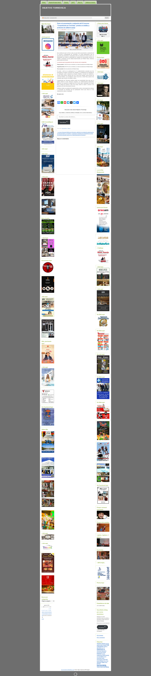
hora (104, 655)
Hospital (107, 655)
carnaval (107, 643)
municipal (99, 658)
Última (107, 667)
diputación (99, 650)
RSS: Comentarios (101, 637)
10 (42, 612)
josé (97, 656)
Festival (104, 652)
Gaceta (66, 2)
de (104, 647)
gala (104, 653)
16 (50, 612)
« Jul (43, 619)
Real (107, 659)
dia (104, 649)
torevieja (99, 663)
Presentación (99, 659)
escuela (98, 652)
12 (45, 612)
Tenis (106, 662)
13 (46, 612)
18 (43, 613)
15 (49, 612)
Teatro (103, 662)
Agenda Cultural (101, 643)
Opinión (102, 658)
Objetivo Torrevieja (54, 8)
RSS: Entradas (100, 635)
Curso (102, 647)
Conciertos (100, 646)
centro (101, 645)
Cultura (68, 128)
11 (43, 612)
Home (43, 2)
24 (42, 615)
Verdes (101, 667)
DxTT (73, 2)
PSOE (104, 659)
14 (48, 612)
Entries (46, 17)
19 (45, 613)
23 (50, 613)
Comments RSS (53, 17)
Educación (104, 651)
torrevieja (101, 665)
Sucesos (99, 662)
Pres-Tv (80, 2)
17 (42, 613)
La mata (101, 656)
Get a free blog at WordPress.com (67, 669)
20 (46, 613)
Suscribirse (63, 122)
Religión (101, 661)
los (105, 656)
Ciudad (104, 645)
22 (49, 613)
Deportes (100, 649)
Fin (102, 653)
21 (48, 613)
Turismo (98, 667)
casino (98, 645)
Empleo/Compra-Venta (55, 2)
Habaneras (99, 655)
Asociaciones (64, 128)
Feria (101, 652)
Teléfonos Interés (90, 2)
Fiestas (99, 653)
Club (107, 645)
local (104, 656)
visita (104, 667)
